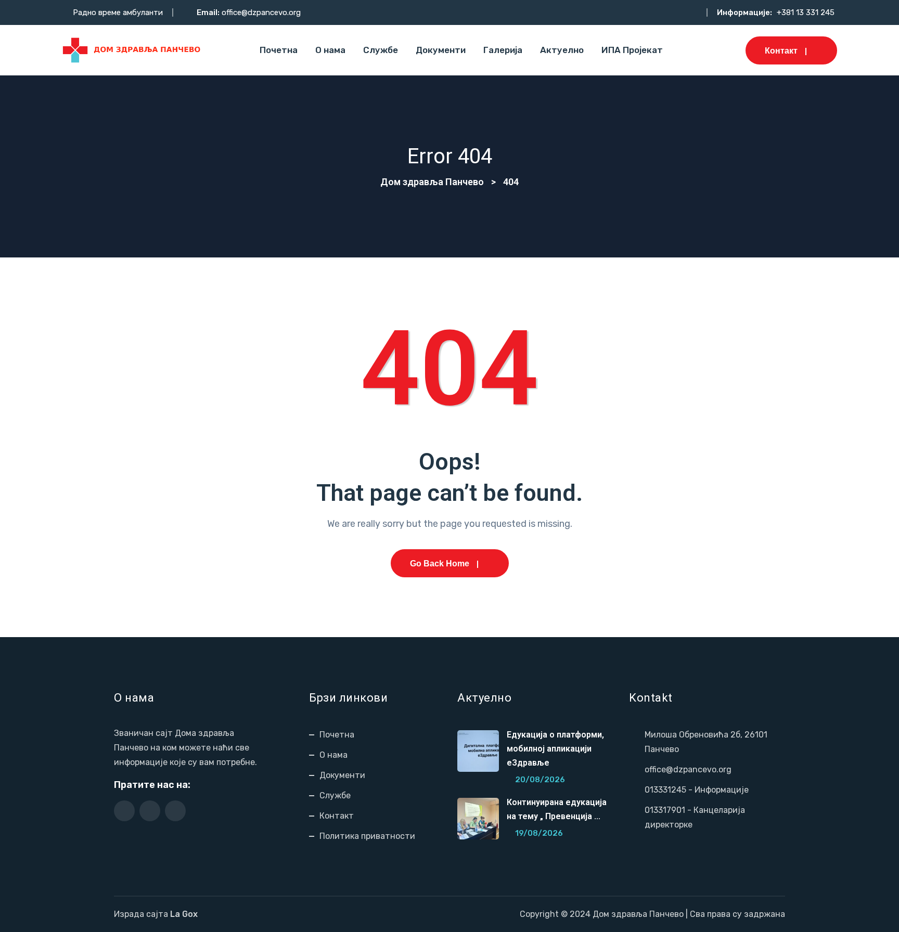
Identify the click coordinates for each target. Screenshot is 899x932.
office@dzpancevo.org (261, 12)
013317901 (665, 810)
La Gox (184, 914)
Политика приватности (367, 836)
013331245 (665, 790)
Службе (380, 50)
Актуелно (562, 50)
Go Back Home (439, 563)
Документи (441, 50)
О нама (330, 50)
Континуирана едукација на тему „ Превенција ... (557, 809)
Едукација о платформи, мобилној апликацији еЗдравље (555, 749)
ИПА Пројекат (632, 50)
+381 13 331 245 (805, 12)
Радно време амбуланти (118, 12)
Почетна (279, 50)
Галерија (502, 50)
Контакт (781, 50)
